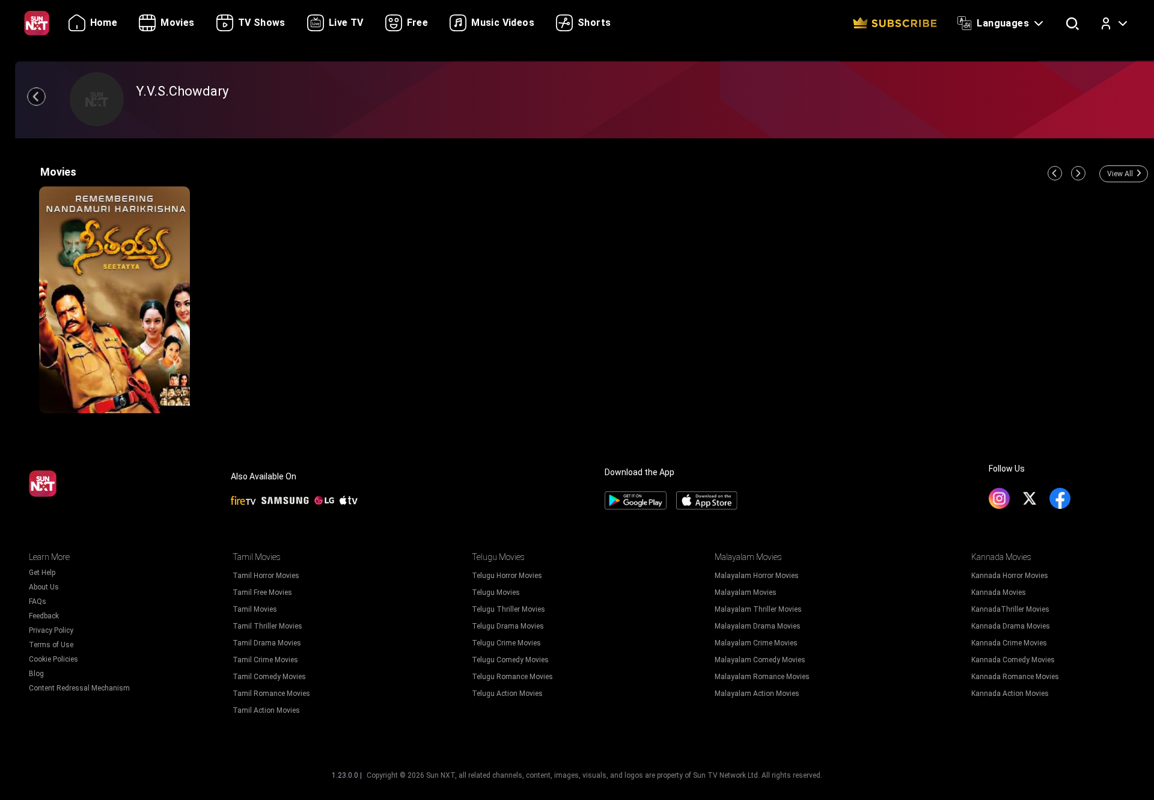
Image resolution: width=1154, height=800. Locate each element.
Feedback (44, 616)
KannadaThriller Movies (1010, 609)
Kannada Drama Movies (1010, 626)
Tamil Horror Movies (266, 575)
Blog (36, 673)
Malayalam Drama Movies (758, 626)
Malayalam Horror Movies (757, 575)
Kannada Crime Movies (1009, 643)
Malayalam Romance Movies (762, 676)
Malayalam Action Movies (757, 693)
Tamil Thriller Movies (267, 626)
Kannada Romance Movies (1015, 676)
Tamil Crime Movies (265, 660)
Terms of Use (51, 645)
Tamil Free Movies (262, 592)
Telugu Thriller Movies (508, 609)
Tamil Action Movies (266, 710)
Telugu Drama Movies (508, 626)
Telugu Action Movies (507, 693)
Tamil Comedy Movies (269, 676)
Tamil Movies (255, 609)
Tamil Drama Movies (267, 643)
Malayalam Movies (746, 592)
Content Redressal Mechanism (79, 688)
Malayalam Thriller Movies (758, 609)
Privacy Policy (51, 630)
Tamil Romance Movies (271, 693)
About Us (44, 587)
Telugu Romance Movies (512, 676)
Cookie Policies (53, 659)
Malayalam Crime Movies (756, 643)
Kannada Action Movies (1010, 693)
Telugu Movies (496, 592)
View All (1120, 174)
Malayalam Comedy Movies (760, 660)
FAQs (37, 601)
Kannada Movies (998, 592)
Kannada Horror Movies (1009, 575)
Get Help (42, 572)
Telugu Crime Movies (506, 643)
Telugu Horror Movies (507, 575)
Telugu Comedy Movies (510, 660)
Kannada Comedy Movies (1013, 660)
